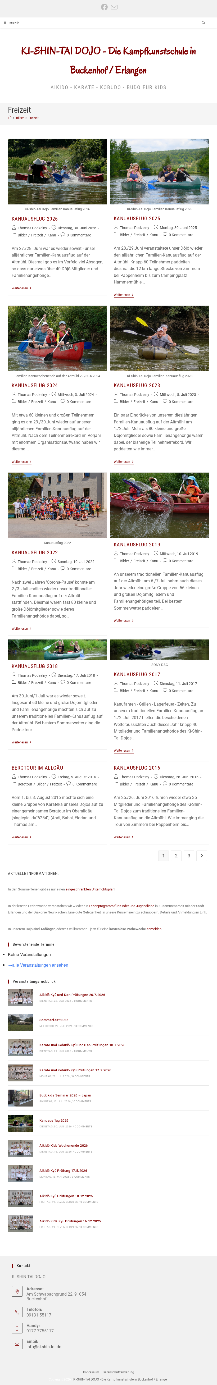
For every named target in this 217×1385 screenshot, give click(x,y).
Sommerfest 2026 (53, 1020)
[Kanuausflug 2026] (20, 1123)
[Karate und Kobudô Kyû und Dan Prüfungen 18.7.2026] (20, 1047)
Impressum (91, 1372)
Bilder (22, 235)
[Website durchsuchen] (203, 23)
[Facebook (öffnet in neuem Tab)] (104, 7)
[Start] (9, 118)
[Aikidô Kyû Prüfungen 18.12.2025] (20, 1198)
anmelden (154, 929)
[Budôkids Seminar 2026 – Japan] (20, 1098)
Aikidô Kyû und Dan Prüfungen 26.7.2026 (72, 995)
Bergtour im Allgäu (37, 768)
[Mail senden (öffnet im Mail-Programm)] (113, 7)
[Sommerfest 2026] (20, 1022)
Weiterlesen (21, 288)
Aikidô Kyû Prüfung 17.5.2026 (63, 1171)
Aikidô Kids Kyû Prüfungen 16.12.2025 (70, 1221)
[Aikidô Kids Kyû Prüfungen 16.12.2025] (20, 1223)
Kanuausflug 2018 (35, 666)
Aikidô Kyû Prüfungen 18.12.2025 (66, 1196)
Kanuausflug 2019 (137, 544)
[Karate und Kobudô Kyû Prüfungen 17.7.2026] (20, 1072)
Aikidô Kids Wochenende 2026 (63, 1146)
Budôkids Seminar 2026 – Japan (65, 1095)
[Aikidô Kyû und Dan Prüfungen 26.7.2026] (20, 997)
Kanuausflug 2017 (137, 674)
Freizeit (34, 118)
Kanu (51, 235)
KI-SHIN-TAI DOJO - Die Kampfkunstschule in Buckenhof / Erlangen (121, 1379)
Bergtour (25, 784)
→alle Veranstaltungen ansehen (38, 965)
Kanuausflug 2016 (137, 768)
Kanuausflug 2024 (35, 385)
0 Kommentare (79, 235)
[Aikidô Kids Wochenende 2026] (20, 1148)
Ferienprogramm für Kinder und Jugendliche (121, 906)
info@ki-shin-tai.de (43, 1346)
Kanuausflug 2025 (137, 218)
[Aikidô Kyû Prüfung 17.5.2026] (20, 1173)
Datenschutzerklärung (118, 1372)
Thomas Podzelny (32, 228)
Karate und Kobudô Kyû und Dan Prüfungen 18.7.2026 (82, 1045)
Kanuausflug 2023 (137, 385)
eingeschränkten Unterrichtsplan (90, 889)
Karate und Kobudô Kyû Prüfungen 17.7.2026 (75, 1070)
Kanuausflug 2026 (35, 219)
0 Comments (83, 1000)
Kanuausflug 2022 (35, 552)
